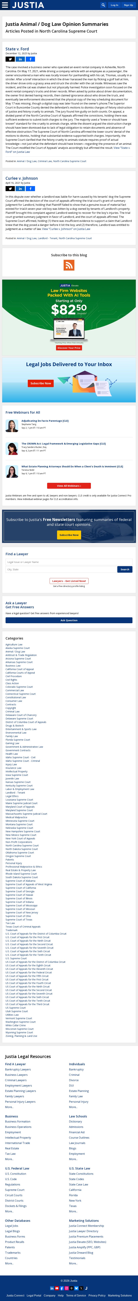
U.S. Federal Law (17, 1168)
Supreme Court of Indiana (20, 901)
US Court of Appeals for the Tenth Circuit (28, 1000)
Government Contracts (18, 750)
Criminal (74, 1075)
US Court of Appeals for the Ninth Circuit (28, 986)
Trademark (12, 930)
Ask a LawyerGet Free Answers (20, 605)
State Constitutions (81, 1174)
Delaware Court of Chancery (21, 715)
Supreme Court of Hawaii (19, 894)
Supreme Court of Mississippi (21, 905)
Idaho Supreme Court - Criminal (23, 760)
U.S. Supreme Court (16, 958)
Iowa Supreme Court (17, 775)
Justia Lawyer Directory (83, 1231)
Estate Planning (79, 1091)
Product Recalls (14, 1242)
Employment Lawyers (18, 1085)
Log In (114, 5)
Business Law (13, 665)
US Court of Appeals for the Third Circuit (27, 1004)
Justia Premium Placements (86, 1236)
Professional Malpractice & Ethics (24, 866)
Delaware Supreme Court (19, 718)
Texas (73, 1206)
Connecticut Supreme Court (21, 693)
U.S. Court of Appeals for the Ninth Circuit (28, 940)
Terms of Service (76, 1295)
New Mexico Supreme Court (21, 834)
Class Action (12, 683)
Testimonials (77, 1258)
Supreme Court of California (21, 887)
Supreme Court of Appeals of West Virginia (29, 884)
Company (49, 1295)
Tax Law (10, 923)
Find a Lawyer (17, 554)
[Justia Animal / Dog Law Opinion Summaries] (28, 5)
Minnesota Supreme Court (20, 820)
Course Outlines (79, 1137)
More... (9, 1107)
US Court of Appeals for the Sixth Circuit (27, 997)
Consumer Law (14, 700)
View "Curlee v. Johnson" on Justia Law (66, 229)
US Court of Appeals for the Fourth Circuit (28, 983)
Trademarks (13, 1252)
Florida (73, 1195)
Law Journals (77, 1143)
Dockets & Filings (16, 1206)
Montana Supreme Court (19, 824)
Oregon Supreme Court (18, 856)
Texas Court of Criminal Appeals (23, 926)
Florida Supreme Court (18, 739)
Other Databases (17, 1221)
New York (75, 1200)
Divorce (74, 1080)
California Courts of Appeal (20, 672)
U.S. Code (11, 1179)
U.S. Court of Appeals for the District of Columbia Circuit (36, 933)
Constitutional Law (16, 697)
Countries (11, 1258)
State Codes (76, 1179)
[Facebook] (62, 1288)
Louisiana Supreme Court (19, 799)
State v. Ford (17, 49)
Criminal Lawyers (16, 1080)
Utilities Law (12, 1014)
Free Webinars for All (23, 412)
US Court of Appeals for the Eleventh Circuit (29, 969)
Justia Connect (15, 1295)
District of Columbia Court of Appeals (26, 722)
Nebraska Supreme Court (19, 827)
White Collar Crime (16, 1025)
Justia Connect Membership (86, 1226)
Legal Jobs (11, 1226)
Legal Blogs (12, 1231)
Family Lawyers (14, 1096)
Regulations (12, 1184)
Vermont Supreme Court (19, 1018)
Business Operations (18, 1127)
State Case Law (78, 1184)
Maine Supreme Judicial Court (22, 803)
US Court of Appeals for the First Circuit (27, 979)
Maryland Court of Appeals (20, 806)
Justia (73, 1280)
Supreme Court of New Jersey (22, 912)
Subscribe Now (69, 535)
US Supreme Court (16, 1007)
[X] (81, 1288)
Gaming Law (12, 743)
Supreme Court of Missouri (20, 909)
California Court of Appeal (20, 669)
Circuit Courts (13, 1195)
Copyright (11, 708)
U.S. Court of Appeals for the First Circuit (27, 937)
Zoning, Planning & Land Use (21, 1036)
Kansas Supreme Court (18, 782)
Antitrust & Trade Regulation (21, 655)
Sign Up (128, 5)
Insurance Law (13, 767)
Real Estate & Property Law (21, 870)
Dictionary (75, 1121)
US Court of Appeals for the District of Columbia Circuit (35, 961)
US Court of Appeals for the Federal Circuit (29, 972)
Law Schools (78, 1116)
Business (11, 1116)
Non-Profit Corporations (19, 842)
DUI (71, 1085)
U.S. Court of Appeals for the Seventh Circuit (30, 947)
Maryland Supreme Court (19, 810)
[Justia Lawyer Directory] (86, 1288)
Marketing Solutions (84, 1221)
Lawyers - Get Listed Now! (69, 581)
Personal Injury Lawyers (20, 1102)
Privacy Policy (97, 1295)
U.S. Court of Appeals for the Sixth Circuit (28, 951)
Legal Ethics (12, 796)
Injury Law (11, 764)
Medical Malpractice (16, 817)
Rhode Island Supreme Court (21, 873)
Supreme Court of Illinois (19, 898)
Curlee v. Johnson (22, 178)
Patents (10, 859)
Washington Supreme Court (21, 1021)
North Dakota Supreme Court (22, 849)
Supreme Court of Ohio (18, 916)
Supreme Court (14, 1190)
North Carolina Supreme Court (69, 161)
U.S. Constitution (15, 1174)
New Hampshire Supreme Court (23, 831)
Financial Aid (76, 1132)
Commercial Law (15, 690)
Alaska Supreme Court (18, 648)
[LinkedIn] (52, 1288)
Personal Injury (14, 863)
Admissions (76, 1127)
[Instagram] (67, 1288)
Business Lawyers (16, 1075)
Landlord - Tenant (47, 238)
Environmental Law (16, 732)
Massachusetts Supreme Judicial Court (26, 813)
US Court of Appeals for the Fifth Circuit (27, 976)
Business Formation (17, 1121)
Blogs (72, 1148)
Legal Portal (34, 1295)
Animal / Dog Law (27, 161)
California (75, 1190)
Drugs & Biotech (15, 725)
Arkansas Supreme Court (19, 662)
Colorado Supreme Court (19, 686)
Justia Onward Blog (81, 1252)
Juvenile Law (12, 778)
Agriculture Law (14, 644)
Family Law (12, 736)
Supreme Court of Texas (19, 919)
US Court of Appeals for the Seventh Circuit (29, 993)
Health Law (12, 753)
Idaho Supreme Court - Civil (20, 757)
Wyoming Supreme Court (19, 1032)
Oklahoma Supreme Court (20, 852)
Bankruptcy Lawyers (18, 1069)
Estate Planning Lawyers (20, 1091)
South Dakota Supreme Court (22, 877)
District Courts (14, 1200)
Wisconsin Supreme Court (20, 1028)
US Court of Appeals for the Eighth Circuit (28, 965)
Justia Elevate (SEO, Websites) (87, 1242)
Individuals (77, 1064)
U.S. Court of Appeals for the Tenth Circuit (28, 954)
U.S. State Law (79, 1168)
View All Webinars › (69, 485)
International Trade (17, 1143)
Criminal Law (45, 161)
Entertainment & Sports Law (21, 729)
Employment (13, 1132)
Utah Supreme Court (17, 1011)
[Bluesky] (76, 1288)
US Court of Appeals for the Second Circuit (29, 990)
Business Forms (15, 1236)
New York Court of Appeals (20, 838)
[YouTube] (57, 1288)
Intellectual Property (16, 771)
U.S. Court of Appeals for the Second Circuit (29, 944)
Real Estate (12, 1148)
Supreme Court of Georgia (20, 891)
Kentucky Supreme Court (19, 785)
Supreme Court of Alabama (20, 880)
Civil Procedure (14, 676)
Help (61, 1295)
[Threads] (72, 1288)
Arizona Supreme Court (18, 658)
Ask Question (69, 620)
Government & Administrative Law (24, 746)
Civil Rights (11, 679)
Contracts (11, 704)
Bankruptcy (76, 1069)
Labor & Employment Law (20, 789)
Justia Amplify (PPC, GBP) (84, 1247)
